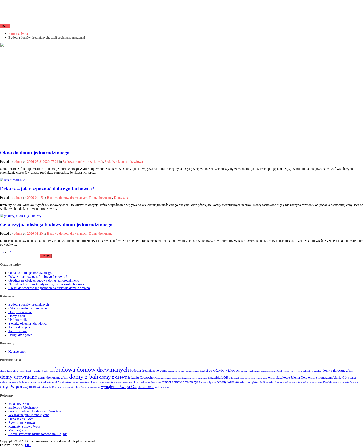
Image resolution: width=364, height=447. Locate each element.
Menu (5, 26)
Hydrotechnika (18, 319)
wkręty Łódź (47, 387)
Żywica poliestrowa (21, 422)
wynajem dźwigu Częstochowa (127, 386)
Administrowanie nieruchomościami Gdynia (37, 434)
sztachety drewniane (292, 382)
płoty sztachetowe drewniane (147, 382)
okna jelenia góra (258, 378)
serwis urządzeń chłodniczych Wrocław (34, 411)
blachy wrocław (33, 371)
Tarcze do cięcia (19, 327)
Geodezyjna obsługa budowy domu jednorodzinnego (56, 224)
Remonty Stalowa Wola (24, 426)
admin (18, 161)
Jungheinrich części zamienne (192, 378)
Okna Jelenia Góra (20, 419)
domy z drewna (114, 377)
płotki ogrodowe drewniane (75, 382)
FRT (28, 445)
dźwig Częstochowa (144, 377)
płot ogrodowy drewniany (102, 382)
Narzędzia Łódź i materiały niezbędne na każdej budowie (46, 284)
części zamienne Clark (271, 371)
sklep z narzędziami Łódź (252, 382)
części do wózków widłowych (220, 370)
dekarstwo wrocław (312, 371)
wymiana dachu (92, 387)
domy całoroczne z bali (338, 370)
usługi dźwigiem (350, 382)
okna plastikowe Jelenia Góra (287, 377)
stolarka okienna (274, 382)
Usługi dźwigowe (20, 335)
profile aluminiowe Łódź (49, 382)
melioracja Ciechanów (23, 407)
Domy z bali (122, 197)
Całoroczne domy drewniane (27, 308)
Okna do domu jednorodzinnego (35, 152)
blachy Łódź (48, 371)
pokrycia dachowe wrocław (22, 382)
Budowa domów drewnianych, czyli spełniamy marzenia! (46, 37)
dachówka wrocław (292, 371)
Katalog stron (17, 351)
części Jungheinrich (250, 371)
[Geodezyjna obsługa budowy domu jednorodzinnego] (20, 216)
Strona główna (18, 33)
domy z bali (83, 376)
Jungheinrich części (167, 378)
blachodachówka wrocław (12, 371)
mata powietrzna (19, 403)
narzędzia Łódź (218, 377)
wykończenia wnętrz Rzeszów (69, 387)
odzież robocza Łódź (239, 378)
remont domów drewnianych (181, 382)
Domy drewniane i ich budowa (44, 8)
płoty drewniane (124, 382)
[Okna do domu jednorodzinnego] (71, 143)
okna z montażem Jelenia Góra (328, 377)
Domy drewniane (100, 197)
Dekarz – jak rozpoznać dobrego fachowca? (47, 188)
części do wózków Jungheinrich (183, 371)
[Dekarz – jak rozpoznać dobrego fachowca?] (12, 180)
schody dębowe (208, 382)
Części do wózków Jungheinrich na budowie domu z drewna (49, 288)
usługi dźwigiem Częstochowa (20, 387)
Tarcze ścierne (17, 331)
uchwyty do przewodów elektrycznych (322, 382)
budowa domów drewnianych (92, 369)
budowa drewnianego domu (148, 370)
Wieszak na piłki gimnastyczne (28, 415)
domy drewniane (18, 377)
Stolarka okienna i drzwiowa (124, 161)
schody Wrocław (228, 382)
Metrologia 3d (17, 430)
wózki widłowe (161, 387)
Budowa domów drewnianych (83, 161)
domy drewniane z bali (53, 377)
